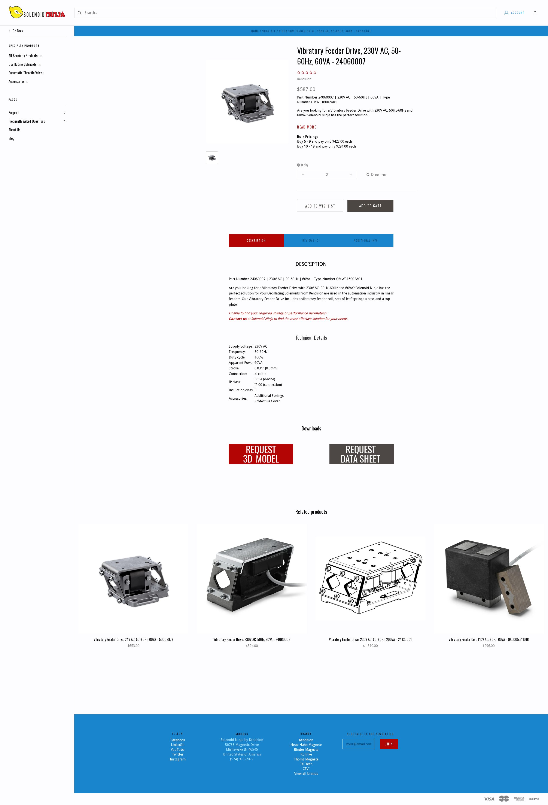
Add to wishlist (320, 206)
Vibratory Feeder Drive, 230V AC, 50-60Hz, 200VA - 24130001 (370, 639)
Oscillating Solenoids (25, 64)
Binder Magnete (306, 750)
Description (256, 240)
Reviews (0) (311, 240)
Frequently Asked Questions (27, 121)
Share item (378, 174)
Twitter (177, 754)
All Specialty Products (25, 55)
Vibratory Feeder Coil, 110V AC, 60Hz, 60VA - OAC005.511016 (489, 639)
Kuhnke (306, 754)
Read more (306, 127)
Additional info (366, 240)
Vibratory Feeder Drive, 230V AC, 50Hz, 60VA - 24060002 (251, 639)
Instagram (178, 759)
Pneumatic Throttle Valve (26, 72)
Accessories (18, 81)
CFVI (306, 769)
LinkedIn (177, 745)
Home (255, 31)
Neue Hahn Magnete (306, 745)
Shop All (269, 31)
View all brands (306, 774)
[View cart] (535, 12)
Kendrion (304, 79)
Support (14, 112)
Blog (11, 138)
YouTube (178, 750)
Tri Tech (306, 764)
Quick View (133, 565)
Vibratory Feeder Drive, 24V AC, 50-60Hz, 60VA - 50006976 (133, 639)
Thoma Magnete (306, 759)
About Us (14, 129)
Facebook (178, 740)
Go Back (17, 30)
